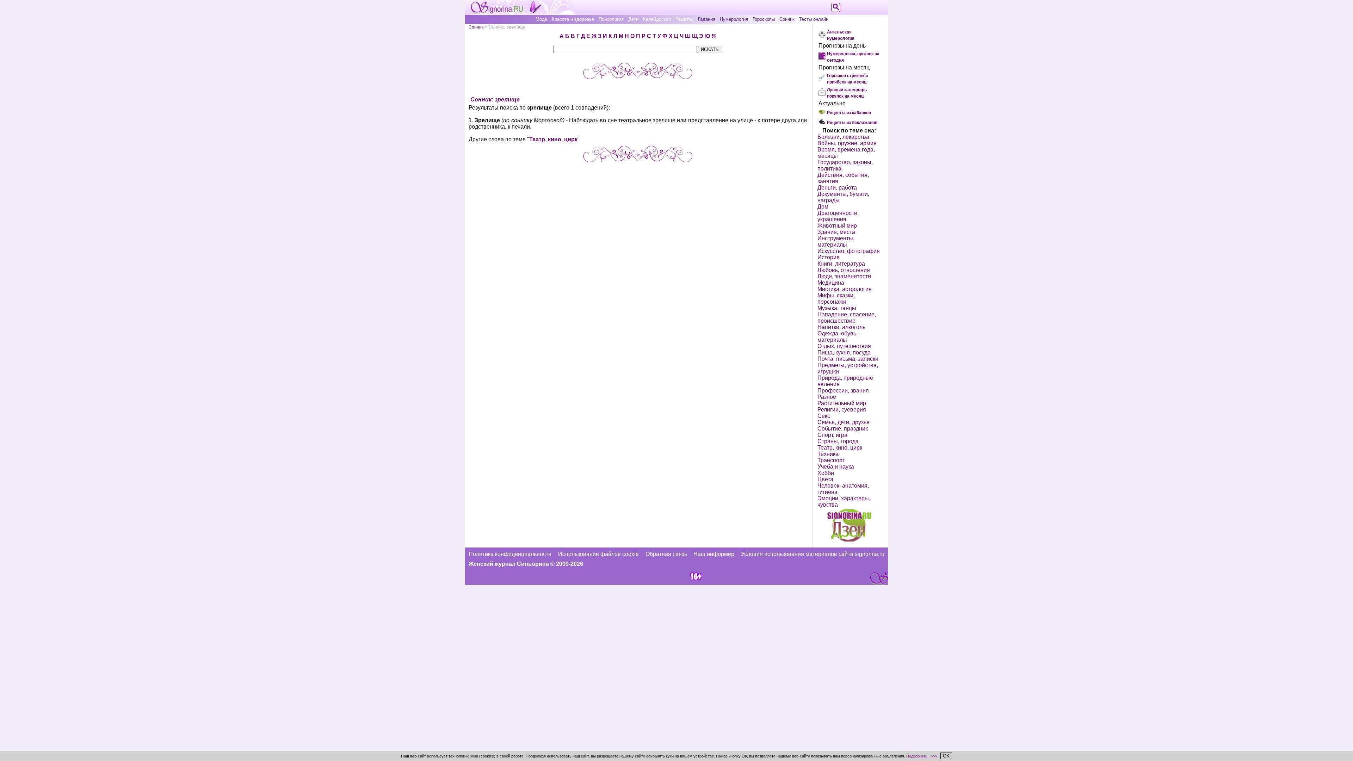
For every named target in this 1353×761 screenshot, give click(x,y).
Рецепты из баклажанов (852, 122)
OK (946, 756)
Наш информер (713, 554)
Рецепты (684, 19)
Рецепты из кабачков (849, 112)
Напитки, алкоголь (841, 327)
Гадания (706, 19)
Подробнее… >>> (921, 756)
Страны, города (838, 441)
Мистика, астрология (844, 289)
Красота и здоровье (573, 19)
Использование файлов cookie (598, 554)
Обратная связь (666, 554)
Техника (828, 454)
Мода (541, 19)
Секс (823, 416)
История (828, 257)
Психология (611, 19)
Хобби (825, 473)
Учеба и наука (835, 467)
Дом (822, 207)
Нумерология (734, 19)
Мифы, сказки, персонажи (836, 298)
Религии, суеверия (841, 410)
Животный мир (837, 226)
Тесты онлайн (813, 19)
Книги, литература (841, 264)
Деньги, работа (837, 188)
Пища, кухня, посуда (844, 352)
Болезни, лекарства (843, 137)
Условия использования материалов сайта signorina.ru (812, 554)
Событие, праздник (842, 429)
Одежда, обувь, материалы (837, 336)
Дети (633, 19)
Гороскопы (764, 19)
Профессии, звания (843, 391)
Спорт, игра (832, 435)
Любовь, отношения (843, 270)
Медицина (830, 283)
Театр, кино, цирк (553, 139)
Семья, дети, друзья (843, 422)
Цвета (825, 479)
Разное (826, 397)
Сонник (787, 19)
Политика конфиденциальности (510, 554)
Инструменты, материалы (835, 241)
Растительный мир (841, 403)
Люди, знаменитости (844, 276)
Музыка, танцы (836, 308)
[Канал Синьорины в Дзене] (849, 540)
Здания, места (836, 232)
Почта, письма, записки (847, 359)
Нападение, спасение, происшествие (846, 317)
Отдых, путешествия (844, 346)
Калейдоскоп (657, 19)
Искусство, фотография (848, 251)
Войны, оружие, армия (847, 143)
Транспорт (831, 460)
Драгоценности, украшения (838, 216)
